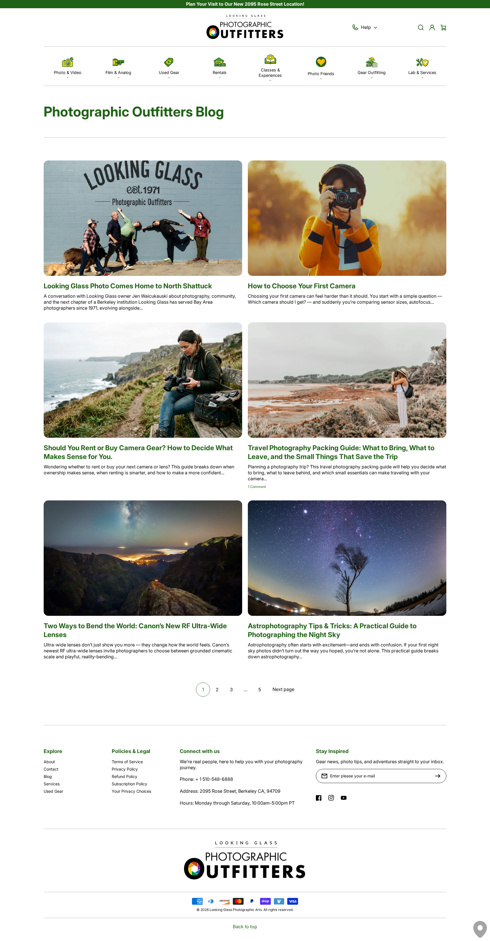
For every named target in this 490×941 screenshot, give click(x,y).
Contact (51, 769)
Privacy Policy (125, 769)
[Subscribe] (439, 776)
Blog (48, 776)
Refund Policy (124, 776)
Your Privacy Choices (131, 791)
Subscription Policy (129, 783)
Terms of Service (127, 761)
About (49, 761)
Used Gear (53, 791)
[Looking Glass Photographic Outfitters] (245, 27)
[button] (68, 66)
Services (52, 783)
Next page (283, 689)
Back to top (245, 926)
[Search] (420, 27)
